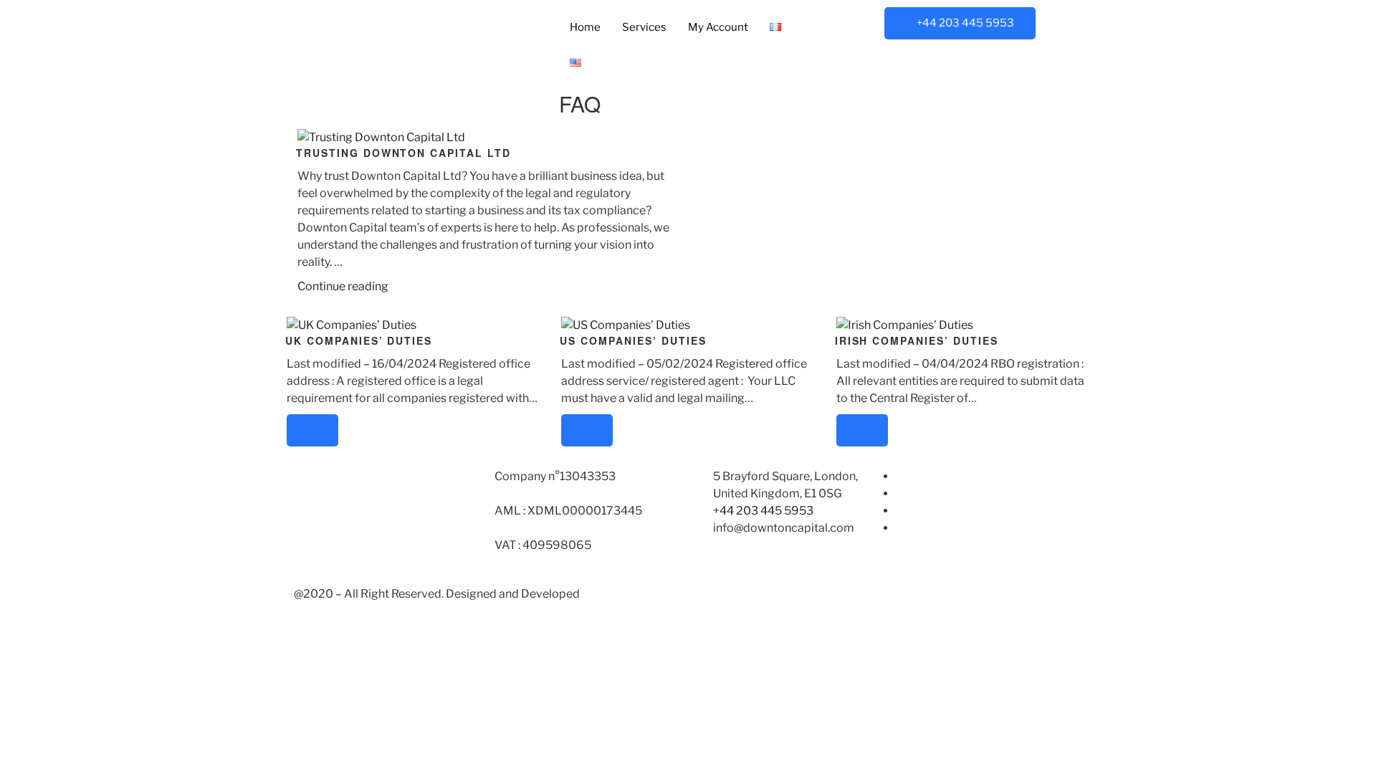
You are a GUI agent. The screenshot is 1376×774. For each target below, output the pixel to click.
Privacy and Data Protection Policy (787, 594)
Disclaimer (924, 493)
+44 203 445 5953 (965, 22)
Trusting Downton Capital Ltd (403, 152)
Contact (917, 528)
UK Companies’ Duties (358, 340)
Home (585, 27)
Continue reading (342, 286)
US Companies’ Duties (633, 340)
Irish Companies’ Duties (916, 340)
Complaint (924, 510)
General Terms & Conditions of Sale (989, 476)
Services (644, 27)
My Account (718, 27)
